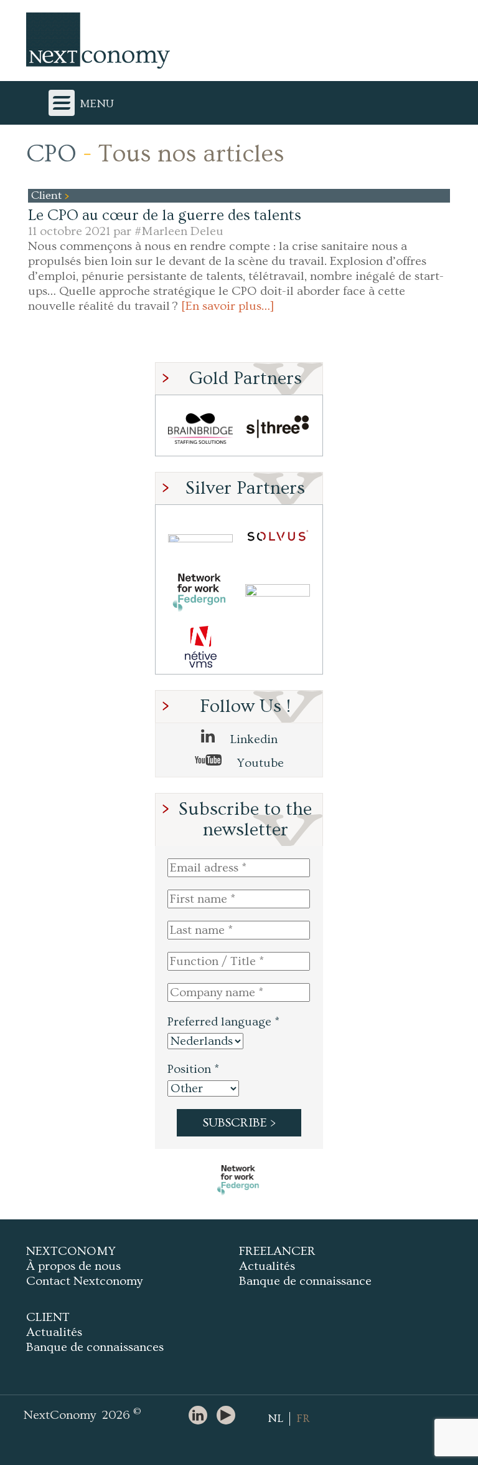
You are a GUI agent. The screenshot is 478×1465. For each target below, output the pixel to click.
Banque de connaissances (95, 1347)
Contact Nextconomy (84, 1281)
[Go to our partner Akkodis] (200, 538)
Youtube (259, 763)
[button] (200, 428)
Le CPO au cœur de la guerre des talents (164, 215)
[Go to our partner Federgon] (200, 592)
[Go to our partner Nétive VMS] (200, 647)
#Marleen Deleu (178, 231)
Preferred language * (223, 1022)
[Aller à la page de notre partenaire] (239, 1180)
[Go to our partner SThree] (277, 428)
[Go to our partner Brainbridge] (200, 428)
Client (48, 195)
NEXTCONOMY (71, 1251)
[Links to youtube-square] (229, 1416)
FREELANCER (277, 1251)
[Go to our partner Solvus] (277, 538)
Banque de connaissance (305, 1281)
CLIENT (48, 1317)
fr (303, 1418)
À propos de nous (73, 1266)
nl (275, 1418)
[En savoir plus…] (227, 306)
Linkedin (252, 739)
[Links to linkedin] (201, 1416)
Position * (193, 1069)
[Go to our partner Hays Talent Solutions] (277, 592)
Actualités (267, 1266)
